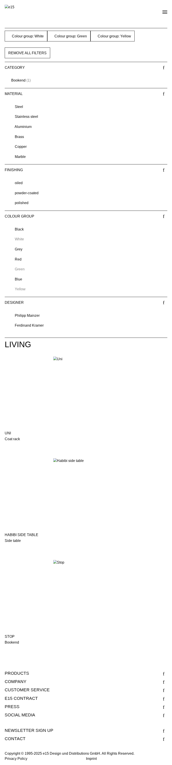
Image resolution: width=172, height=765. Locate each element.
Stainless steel (26, 117)
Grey (18, 249)
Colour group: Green (70, 36)
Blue (18, 279)
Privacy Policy (16, 759)
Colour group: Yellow (114, 36)
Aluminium (23, 127)
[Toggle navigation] (161, 10)
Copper (21, 147)
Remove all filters (27, 53)
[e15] (9, 7)
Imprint (91, 759)
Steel (19, 107)
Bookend (18, 80)
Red (18, 259)
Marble (20, 157)
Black (19, 229)
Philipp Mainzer (27, 315)
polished (21, 203)
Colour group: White (27, 36)
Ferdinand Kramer (29, 325)
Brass (19, 137)
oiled (19, 183)
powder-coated (27, 193)
